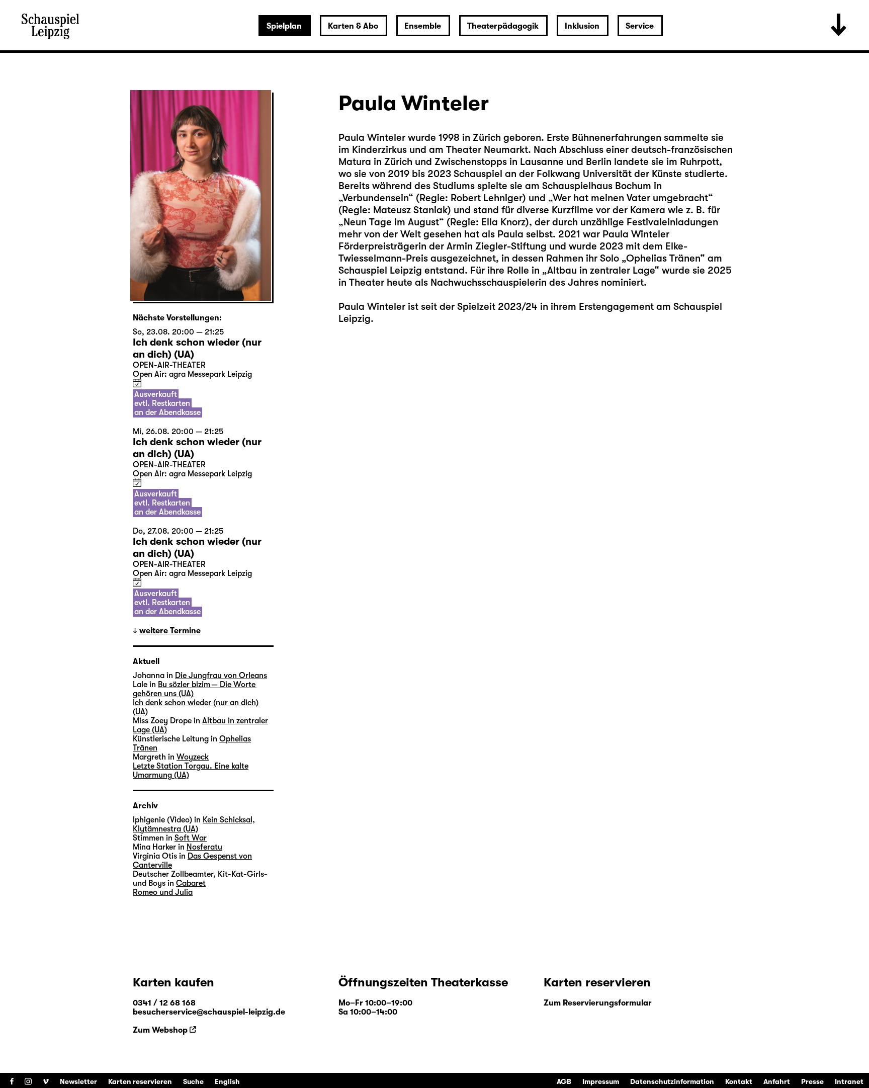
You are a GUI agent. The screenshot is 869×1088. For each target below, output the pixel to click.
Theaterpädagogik (503, 26)
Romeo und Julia (163, 892)
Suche (193, 1081)
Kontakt (738, 1081)
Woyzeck (193, 757)
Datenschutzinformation (672, 1081)
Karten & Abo (353, 26)
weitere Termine (170, 630)
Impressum (600, 1081)
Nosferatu (204, 847)
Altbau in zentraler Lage (600, 270)
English (227, 1081)
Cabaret (191, 883)
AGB (564, 1081)
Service (640, 26)
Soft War (191, 838)
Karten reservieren (140, 1081)
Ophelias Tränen (663, 258)
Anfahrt (776, 1081)
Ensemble (422, 26)
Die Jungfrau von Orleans (221, 675)
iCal (137, 383)
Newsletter (78, 1081)
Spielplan (284, 26)
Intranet (849, 1081)
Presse (812, 1081)
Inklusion (582, 26)
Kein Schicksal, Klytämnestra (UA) (194, 824)
